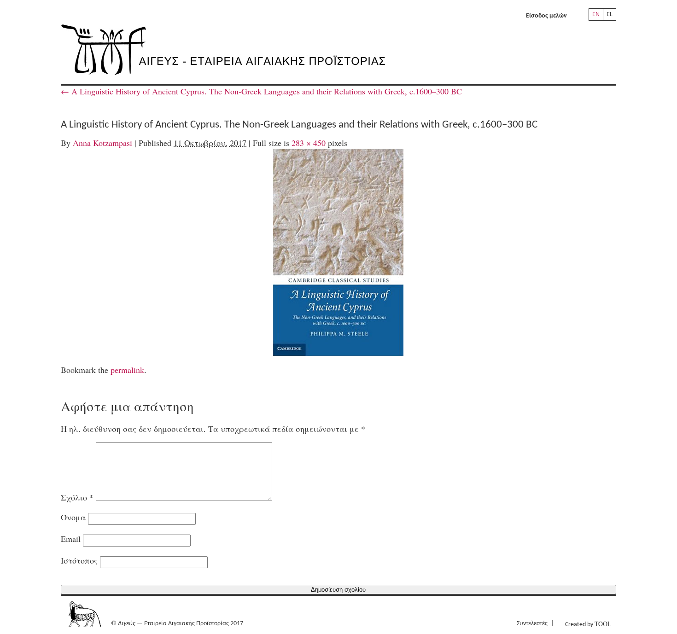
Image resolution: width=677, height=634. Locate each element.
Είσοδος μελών (546, 16)
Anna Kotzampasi (102, 142)
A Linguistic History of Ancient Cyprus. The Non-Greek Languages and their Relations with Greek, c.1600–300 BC (261, 91)
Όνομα (73, 517)
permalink (127, 369)
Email (71, 538)
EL (610, 14)
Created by (588, 623)
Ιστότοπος (79, 560)
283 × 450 (309, 142)
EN (596, 14)
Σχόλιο (77, 497)
